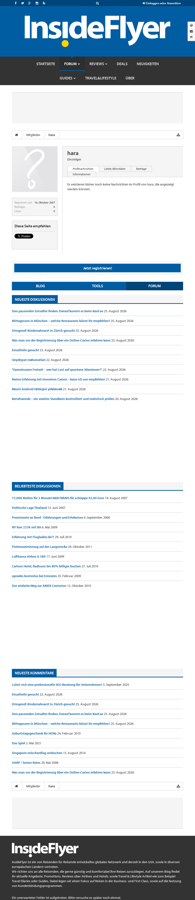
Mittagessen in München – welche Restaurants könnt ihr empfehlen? (61, 321)
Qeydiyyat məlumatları (29, 360)
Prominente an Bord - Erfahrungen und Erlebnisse (48, 517)
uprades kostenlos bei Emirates (35, 576)
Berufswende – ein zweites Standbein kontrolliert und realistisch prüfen (63, 399)
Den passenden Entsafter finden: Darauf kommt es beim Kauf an (58, 311)
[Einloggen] (191, 37)
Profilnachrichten (83, 168)
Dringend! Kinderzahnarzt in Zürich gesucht (44, 330)
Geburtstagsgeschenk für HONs (34, 733)
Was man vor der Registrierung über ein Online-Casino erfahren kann (61, 340)
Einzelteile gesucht (26, 350)
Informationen (82, 174)
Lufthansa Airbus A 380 (29, 556)
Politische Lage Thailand (30, 508)
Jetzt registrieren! (97, 268)
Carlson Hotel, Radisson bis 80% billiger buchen (47, 566)
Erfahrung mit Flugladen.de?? (33, 537)
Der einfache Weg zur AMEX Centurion (39, 586)
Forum (154, 285)
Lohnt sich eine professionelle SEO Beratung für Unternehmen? (57, 684)
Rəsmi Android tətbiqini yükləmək (37, 389)
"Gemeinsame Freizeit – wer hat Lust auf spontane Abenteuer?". (57, 369)
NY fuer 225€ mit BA (27, 527)
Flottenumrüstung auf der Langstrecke (40, 547)
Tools (97, 285)
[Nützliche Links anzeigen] (178, 135)
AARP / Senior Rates (26, 762)
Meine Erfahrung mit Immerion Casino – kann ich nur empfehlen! (59, 379)
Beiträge (141, 168)
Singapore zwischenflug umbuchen (37, 753)
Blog (40, 285)
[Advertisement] (97, 441)
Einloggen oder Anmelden (163, 3)
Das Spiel (19, 743)
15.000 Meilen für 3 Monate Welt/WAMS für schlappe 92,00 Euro (58, 498)
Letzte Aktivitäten (115, 168)
